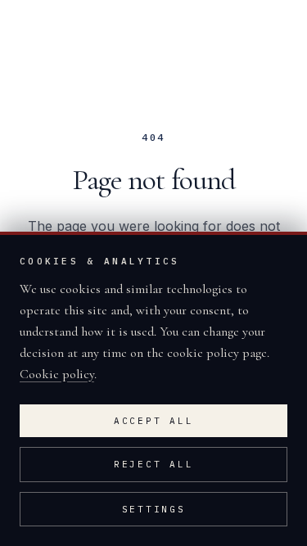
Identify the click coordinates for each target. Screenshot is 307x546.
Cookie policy (57, 374)
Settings (154, 509)
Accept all (154, 420)
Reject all (154, 464)
